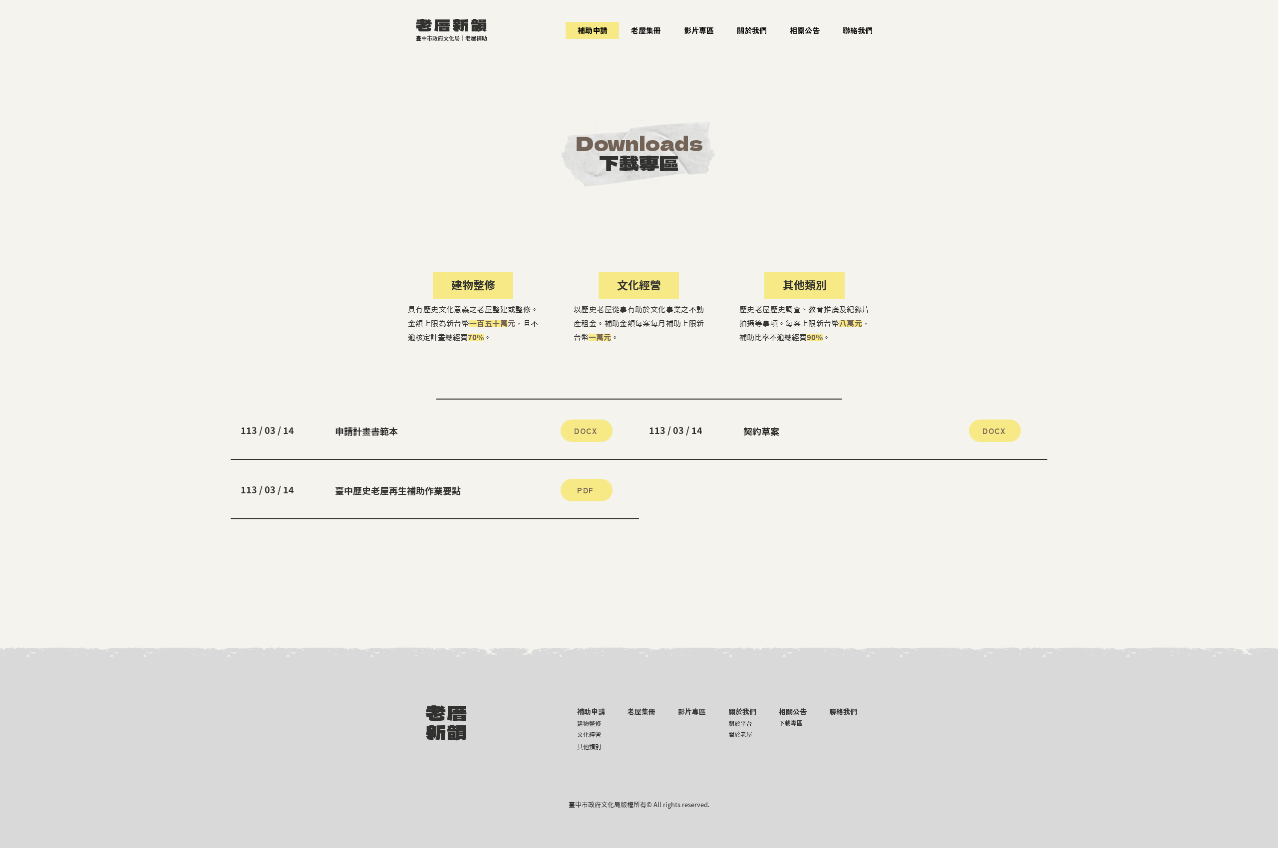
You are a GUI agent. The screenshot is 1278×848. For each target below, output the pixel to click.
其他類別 (805, 285)
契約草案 (761, 431)
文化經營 (589, 734)
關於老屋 (740, 734)
